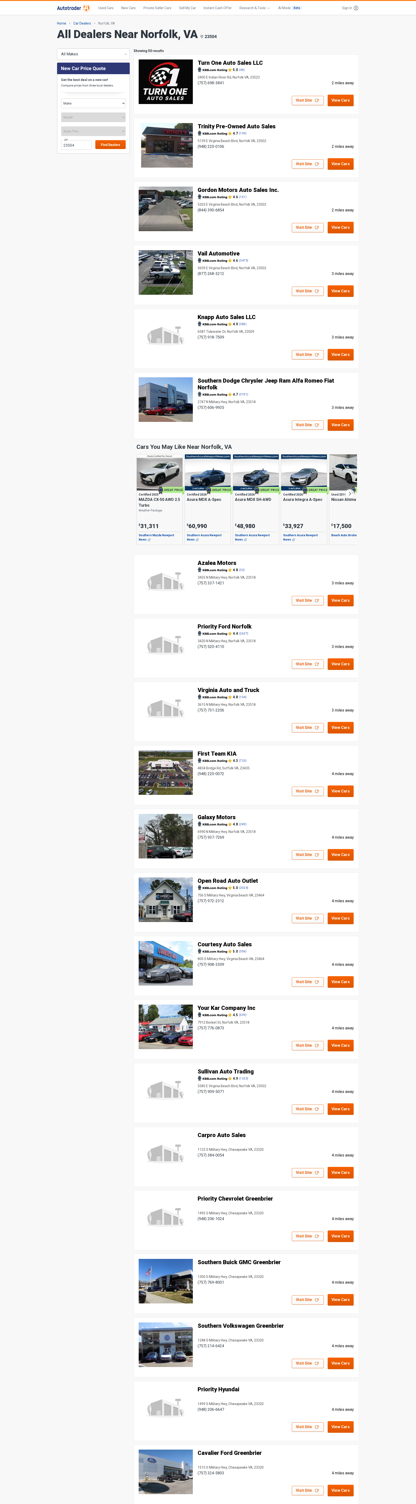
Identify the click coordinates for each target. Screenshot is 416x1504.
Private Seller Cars (157, 8)
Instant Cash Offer (218, 8)
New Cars (128, 8)
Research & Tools (253, 8)
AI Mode (289, 8)
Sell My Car (187, 8)
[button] (349, 8)
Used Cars (106, 8)
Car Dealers (82, 23)
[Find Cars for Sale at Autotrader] (74, 8)
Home (61, 23)
